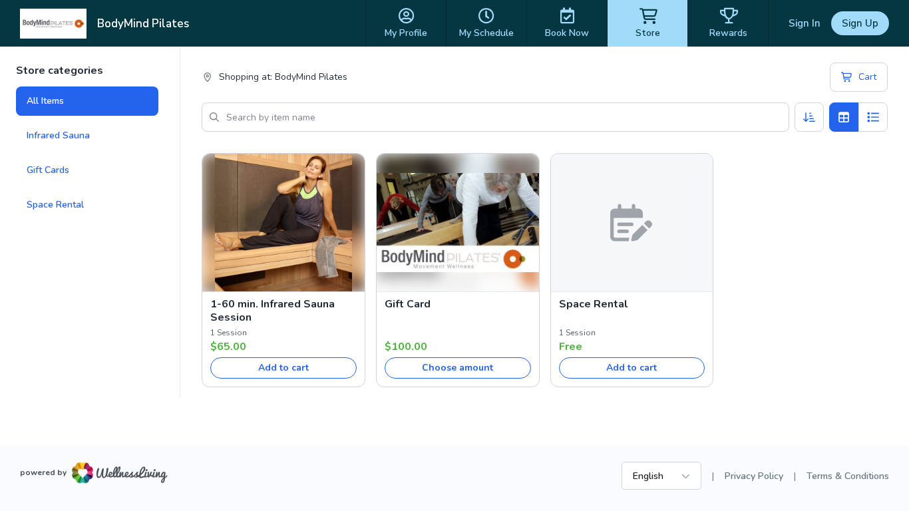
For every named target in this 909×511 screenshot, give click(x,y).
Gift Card (408, 304)
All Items (45, 100)
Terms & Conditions (848, 476)
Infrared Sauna (58, 135)
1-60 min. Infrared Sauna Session (272, 310)
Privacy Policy (754, 476)
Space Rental (55, 204)
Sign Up (860, 23)
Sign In (804, 23)
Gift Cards (48, 170)
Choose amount (457, 367)
